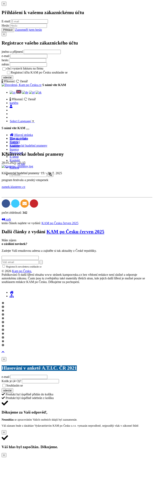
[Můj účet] (11, 106)
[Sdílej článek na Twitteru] (15, 203)
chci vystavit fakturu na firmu (24, 68)
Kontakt (15, 160)
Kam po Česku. (22, 271)
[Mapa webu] (12, 296)
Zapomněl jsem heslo (28, 29)
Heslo (5, 25)
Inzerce (14, 149)
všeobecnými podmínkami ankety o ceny (52, 385)
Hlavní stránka (19, 138)
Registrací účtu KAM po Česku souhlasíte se (55, 72)
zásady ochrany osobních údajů (84, 72)
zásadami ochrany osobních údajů (59, 266)
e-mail (5, 56)
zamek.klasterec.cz (13, 187)
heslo (5, 60)
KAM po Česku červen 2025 (60, 223)
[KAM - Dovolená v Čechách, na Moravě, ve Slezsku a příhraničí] (12, 292)
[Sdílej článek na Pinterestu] (34, 203)
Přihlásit (8, 29)
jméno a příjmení (12, 51)
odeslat (7, 77)
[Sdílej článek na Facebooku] (6, 203)
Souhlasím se (42, 385)
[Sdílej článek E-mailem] (25, 203)
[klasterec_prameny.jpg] (17, 166)
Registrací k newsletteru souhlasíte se (40, 266)
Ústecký (15, 142)
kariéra (14, 103)
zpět (8, 219)
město (5, 64)
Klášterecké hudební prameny (28, 145)
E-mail (6, 21)
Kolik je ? (11, 381)
